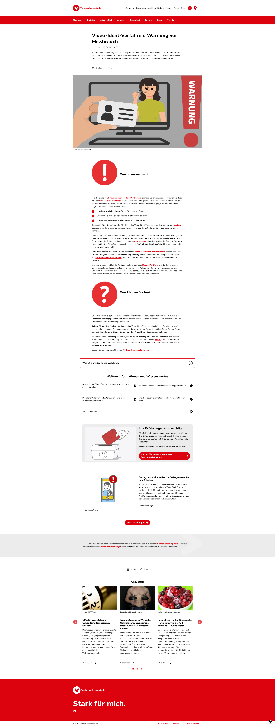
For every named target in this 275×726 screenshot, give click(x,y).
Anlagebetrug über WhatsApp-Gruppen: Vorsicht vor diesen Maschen (105, 385)
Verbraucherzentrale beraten (136, 350)
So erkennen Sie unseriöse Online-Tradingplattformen (162, 385)
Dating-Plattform (150, 265)
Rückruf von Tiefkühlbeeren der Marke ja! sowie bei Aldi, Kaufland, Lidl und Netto (175, 622)
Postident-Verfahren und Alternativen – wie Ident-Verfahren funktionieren (104, 399)
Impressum (177, 723)
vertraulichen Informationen (108, 257)
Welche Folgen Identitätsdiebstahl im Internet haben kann (162, 399)
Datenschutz (163, 723)
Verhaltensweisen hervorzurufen (150, 251)
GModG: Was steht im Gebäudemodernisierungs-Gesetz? (96, 622)
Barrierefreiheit (193, 723)
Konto (158, 339)
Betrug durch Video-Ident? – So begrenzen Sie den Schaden (164, 479)
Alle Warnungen (89, 411)
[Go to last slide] (75, 622)
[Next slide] (200, 622)
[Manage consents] (270, 721)
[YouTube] (75, 711)
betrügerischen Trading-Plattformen (124, 198)
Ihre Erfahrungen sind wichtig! (160, 428)
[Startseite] (87, 8)
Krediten (177, 225)
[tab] (133, 669)
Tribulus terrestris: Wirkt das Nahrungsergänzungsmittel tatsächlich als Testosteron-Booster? (135, 624)
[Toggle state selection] (195, 8)
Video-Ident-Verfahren (110, 200)
